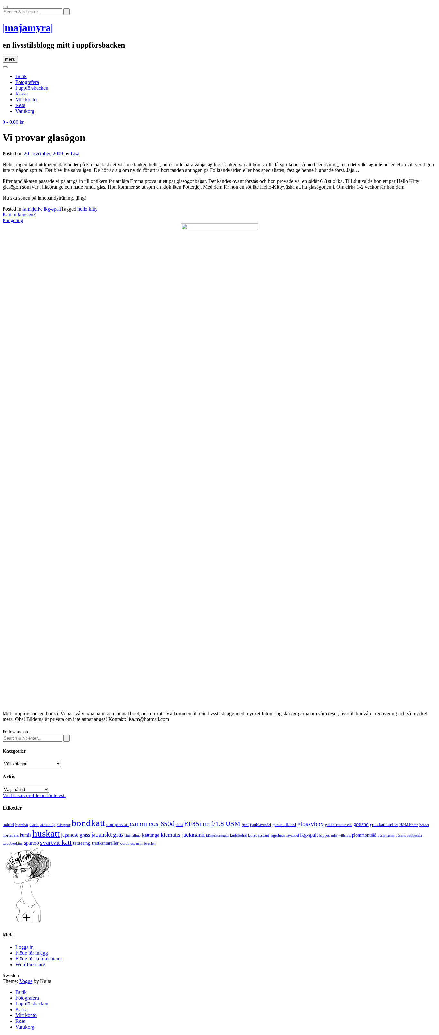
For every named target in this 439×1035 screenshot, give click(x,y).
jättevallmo (132, 835)
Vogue (25, 981)
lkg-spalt (52, 209)
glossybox (310, 823)
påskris (401, 835)
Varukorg (24, 111)
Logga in (24, 947)
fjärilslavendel (260, 825)
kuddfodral (238, 835)
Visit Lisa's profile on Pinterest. (34, 795)
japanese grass (75, 835)
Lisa (75, 153)
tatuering (82, 843)
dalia (179, 825)
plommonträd (364, 835)
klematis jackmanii (183, 835)
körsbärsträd (258, 835)
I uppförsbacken (31, 88)
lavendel (292, 835)
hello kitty (87, 209)
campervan (117, 824)
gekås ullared (284, 824)
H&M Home (408, 825)
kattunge (150, 835)
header (424, 825)
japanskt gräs (107, 834)
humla (25, 835)
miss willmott (341, 835)
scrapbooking (13, 843)
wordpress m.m (131, 843)
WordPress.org (30, 964)
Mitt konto (26, 99)
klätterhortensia (217, 835)
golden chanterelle (338, 825)
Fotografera (27, 82)
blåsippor (63, 825)
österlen (150, 843)
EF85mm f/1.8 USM (212, 824)
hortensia (11, 835)
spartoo (31, 843)
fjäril (245, 825)
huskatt (46, 833)
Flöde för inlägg (31, 953)
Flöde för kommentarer (38, 958)
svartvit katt (56, 842)
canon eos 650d (152, 824)
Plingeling (13, 220)
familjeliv (31, 209)
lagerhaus (278, 835)
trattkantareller (105, 843)
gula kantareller (384, 824)
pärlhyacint (386, 835)
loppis (324, 835)
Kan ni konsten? (19, 214)
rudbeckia (414, 835)
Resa (20, 105)
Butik (21, 76)
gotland (361, 824)
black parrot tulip (42, 825)
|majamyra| (28, 27)
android (8, 825)
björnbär (21, 825)
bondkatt (88, 823)
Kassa (21, 93)
